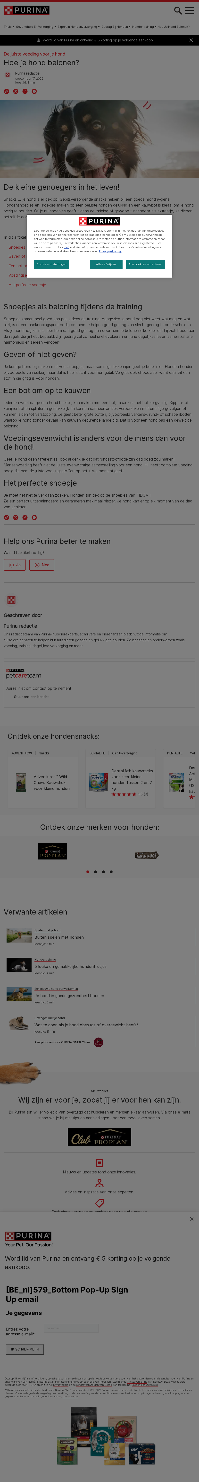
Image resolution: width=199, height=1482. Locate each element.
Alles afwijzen (106, 264)
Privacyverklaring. (110, 251)
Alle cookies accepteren (146, 264)
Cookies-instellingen (51, 264)
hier (66, 247)
